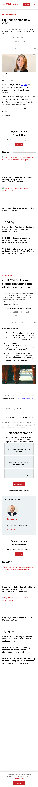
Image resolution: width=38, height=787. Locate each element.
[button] (3, 4)
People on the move (9, 15)
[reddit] (22, 48)
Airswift (28, 308)
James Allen (11, 308)
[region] (19, 779)
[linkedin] (16, 48)
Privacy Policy (19, 778)
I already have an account (19, 491)
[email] (26, 48)
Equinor (24, 85)
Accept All (19, 783)
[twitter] (19, 48)
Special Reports (7, 275)
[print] (35, 48)
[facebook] (12, 48)
